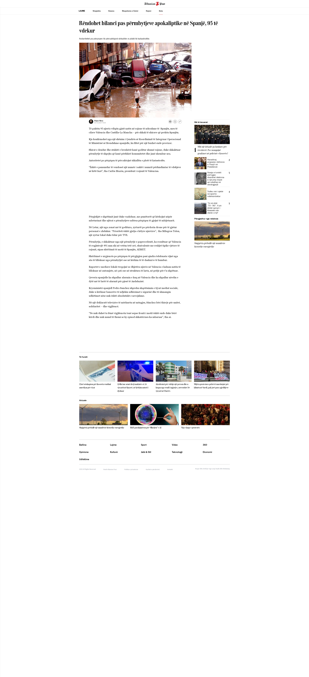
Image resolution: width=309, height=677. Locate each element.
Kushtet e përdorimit (153, 469)
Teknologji (177, 452)
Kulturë (114, 452)
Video (175, 444)
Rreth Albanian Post (110, 469)
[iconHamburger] (6, 3)
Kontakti (170, 469)
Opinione (83, 452)
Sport (144, 444)
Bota (161, 11)
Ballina (82, 444)
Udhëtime (84, 459)
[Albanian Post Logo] (155, 3)
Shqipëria (97, 11)
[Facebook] (170, 122)
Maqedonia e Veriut (130, 11)
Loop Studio (216, 469)
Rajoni (148, 11)
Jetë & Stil (146, 452)
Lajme (82, 11)
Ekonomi (207, 452)
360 (205, 444)
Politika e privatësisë (131, 469)
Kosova (111, 11)
